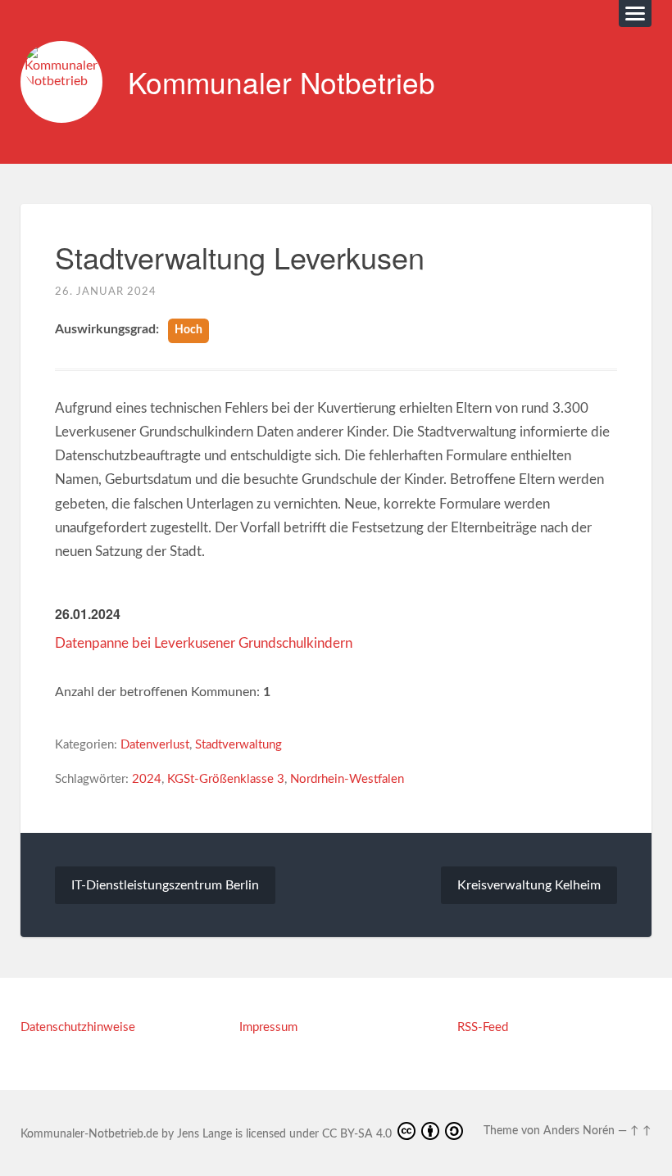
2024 (146, 779)
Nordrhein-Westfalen (347, 779)
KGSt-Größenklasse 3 (225, 779)
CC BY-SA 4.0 (358, 1134)
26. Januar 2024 (106, 291)
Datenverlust (154, 745)
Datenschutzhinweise (77, 1027)
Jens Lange (204, 1134)
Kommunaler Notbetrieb (281, 81)
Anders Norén (579, 1131)
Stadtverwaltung (238, 745)
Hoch (188, 330)
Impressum (268, 1027)
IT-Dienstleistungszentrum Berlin (165, 885)
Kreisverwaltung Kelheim (529, 885)
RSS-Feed (482, 1027)
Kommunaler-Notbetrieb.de (89, 1134)
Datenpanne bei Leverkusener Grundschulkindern (203, 643)
